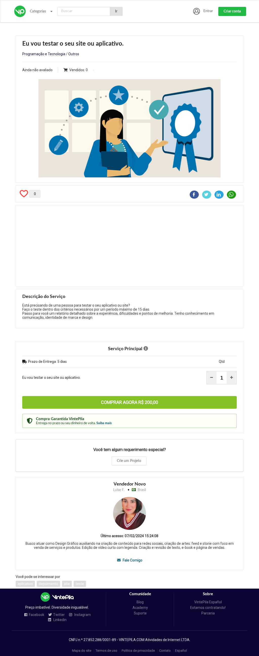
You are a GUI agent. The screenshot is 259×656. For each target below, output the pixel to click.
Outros (73, 54)
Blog (140, 602)
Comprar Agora (129, 402)
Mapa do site (81, 650)
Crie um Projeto (129, 461)
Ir (116, 11)
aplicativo (25, 584)
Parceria (208, 613)
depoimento (48, 584)
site (67, 584)
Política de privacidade (138, 650)
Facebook (36, 615)
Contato (165, 650)
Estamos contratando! (208, 608)
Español (181, 650)
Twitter (59, 615)
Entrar (208, 11)
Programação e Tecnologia (43, 54)
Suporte (140, 613)
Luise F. (118, 490)
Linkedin (60, 620)
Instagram (82, 615)
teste (80, 584)
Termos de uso (106, 650)
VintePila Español (208, 602)
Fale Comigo (132, 560)
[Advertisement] (129, 245)
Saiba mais (104, 423)
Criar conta (232, 11)
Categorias (38, 11)
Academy (140, 608)
